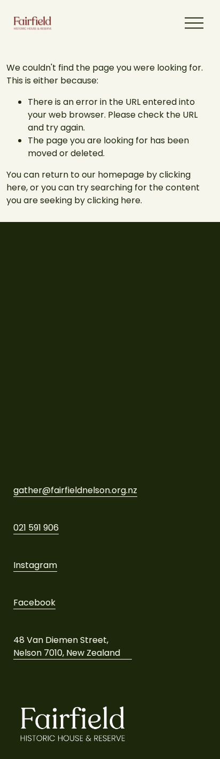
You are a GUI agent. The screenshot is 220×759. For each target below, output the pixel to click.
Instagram (35, 565)
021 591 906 (36, 528)
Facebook (34, 602)
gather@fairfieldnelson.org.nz (75, 490)
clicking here (113, 200)
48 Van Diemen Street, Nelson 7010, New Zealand (66, 646)
